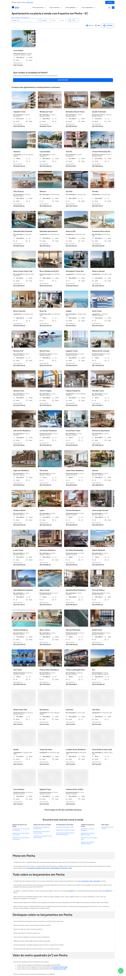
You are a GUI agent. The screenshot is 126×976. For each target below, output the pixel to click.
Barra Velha (51, 868)
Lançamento (85, 881)
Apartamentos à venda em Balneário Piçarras (87, 834)
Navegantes (31, 868)
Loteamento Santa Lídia (59, 967)
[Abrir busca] (113, 7)
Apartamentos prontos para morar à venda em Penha (42, 836)
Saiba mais (29, 2)
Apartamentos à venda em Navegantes (87, 829)
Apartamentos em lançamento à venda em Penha (41, 827)
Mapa (99, 25)
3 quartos (107, 891)
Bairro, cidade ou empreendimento (20, 17)
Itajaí (70, 868)
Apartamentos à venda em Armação (65, 830)
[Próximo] (60, 737)
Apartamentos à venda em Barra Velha (89, 838)
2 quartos (71, 891)
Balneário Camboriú (61, 868)
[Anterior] (40, 737)
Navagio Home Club (60, 969)
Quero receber (63, 80)
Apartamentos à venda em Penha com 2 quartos (20, 829)
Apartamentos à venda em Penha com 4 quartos (20, 838)
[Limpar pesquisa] (39, 20)
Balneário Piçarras (41, 868)
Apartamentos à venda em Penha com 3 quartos (20, 834)
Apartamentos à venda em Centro (64, 827)
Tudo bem (109, 2)
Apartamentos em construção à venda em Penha (41, 832)
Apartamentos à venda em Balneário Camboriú (87, 843)
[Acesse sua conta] (109, 8)
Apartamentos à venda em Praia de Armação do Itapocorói (65, 833)
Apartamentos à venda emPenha (107, 827)
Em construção (95, 881)
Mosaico (91, 25)
